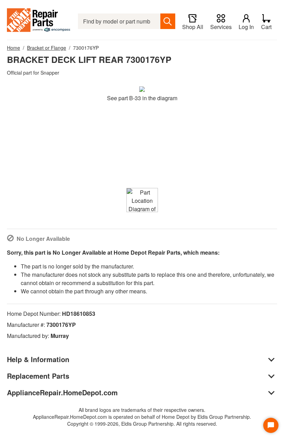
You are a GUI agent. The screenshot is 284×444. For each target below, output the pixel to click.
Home (13, 47)
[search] (167, 21)
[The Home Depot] (39, 21)
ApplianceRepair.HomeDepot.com (62, 392)
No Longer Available (43, 239)
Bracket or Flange (46, 47)
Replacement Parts (38, 376)
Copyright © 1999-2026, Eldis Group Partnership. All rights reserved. (142, 423)
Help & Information (38, 359)
